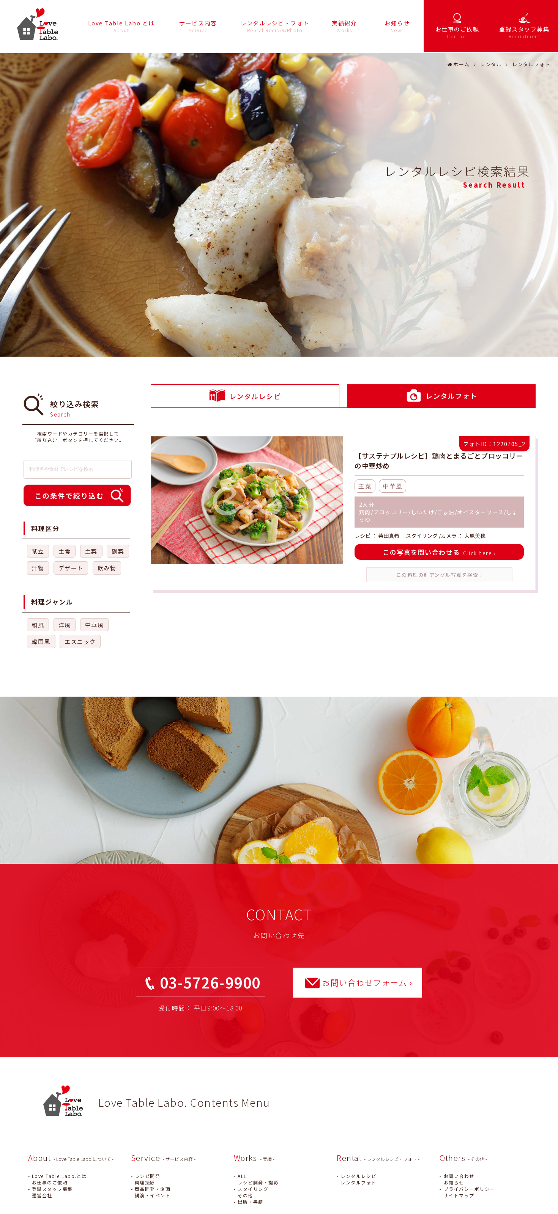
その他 (245, 1195)
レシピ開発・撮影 (258, 1182)
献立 (38, 551)
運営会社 (42, 1195)
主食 (64, 551)
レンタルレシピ (358, 1176)
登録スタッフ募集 (52, 1189)
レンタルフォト (358, 1182)
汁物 (38, 568)
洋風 (64, 625)
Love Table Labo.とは (59, 1176)
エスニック (80, 641)
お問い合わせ (459, 1176)
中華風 (94, 625)
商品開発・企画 (153, 1189)
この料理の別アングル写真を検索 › (439, 574)
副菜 (118, 551)
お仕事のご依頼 (50, 1182)
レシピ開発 (148, 1176)
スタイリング (253, 1189)
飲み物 (107, 568)
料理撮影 (145, 1182)
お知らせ (454, 1182)
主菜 (91, 551)
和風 (38, 625)
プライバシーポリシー (469, 1189)
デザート (71, 568)
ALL (242, 1176)
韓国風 (41, 641)
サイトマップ (459, 1195)
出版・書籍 (250, 1201)
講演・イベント (153, 1195)
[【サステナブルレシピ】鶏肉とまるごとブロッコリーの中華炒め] (247, 501)
